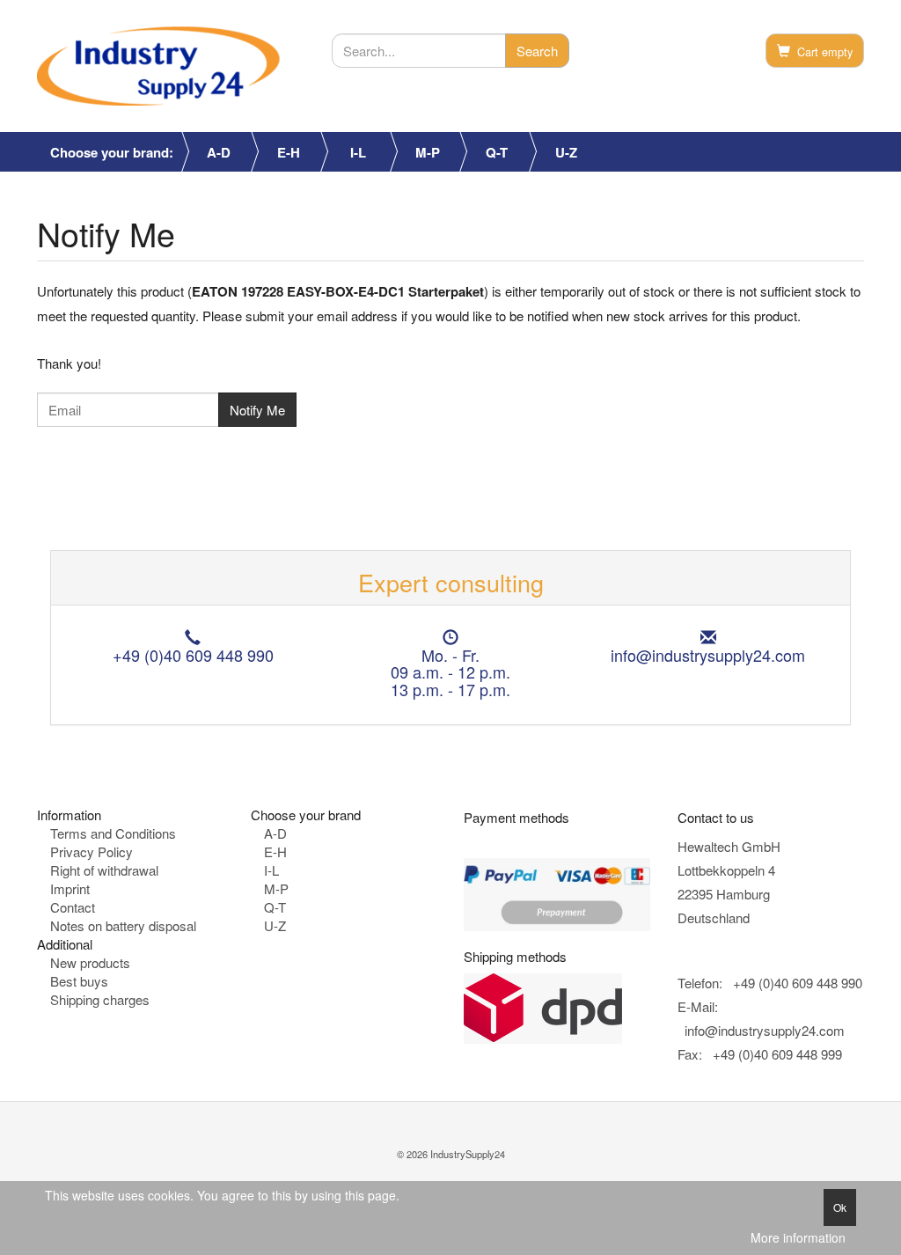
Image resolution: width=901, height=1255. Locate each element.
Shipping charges (100, 999)
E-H (288, 152)
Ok (839, 1207)
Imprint (70, 888)
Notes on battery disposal (123, 925)
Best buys (79, 981)
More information (798, 1237)
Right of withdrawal (104, 870)
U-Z (566, 152)
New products (90, 962)
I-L (358, 152)
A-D (219, 152)
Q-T (497, 152)
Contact (72, 907)
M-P (427, 152)
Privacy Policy (91, 851)
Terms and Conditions (113, 833)
